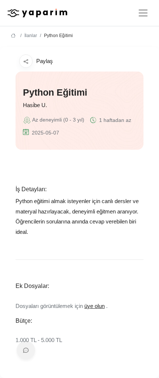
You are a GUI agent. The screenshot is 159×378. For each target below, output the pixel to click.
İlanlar (30, 35)
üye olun (94, 306)
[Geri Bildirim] (26, 350)
